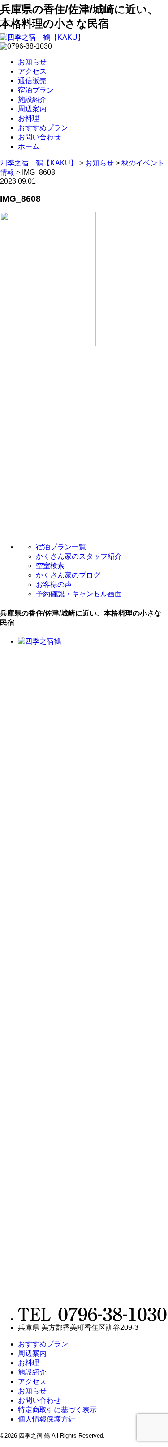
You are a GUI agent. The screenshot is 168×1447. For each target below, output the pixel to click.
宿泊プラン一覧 (61, 547)
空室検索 (50, 566)
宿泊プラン (36, 90)
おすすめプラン (43, 127)
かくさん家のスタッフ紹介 (79, 556)
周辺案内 (32, 109)
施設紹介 (32, 99)
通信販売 (32, 80)
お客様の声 (54, 584)
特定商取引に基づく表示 (57, 1409)
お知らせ (32, 62)
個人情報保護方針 (46, 1419)
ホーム (28, 146)
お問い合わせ (39, 137)
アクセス (32, 71)
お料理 (28, 118)
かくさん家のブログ (68, 575)
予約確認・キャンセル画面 (79, 594)
